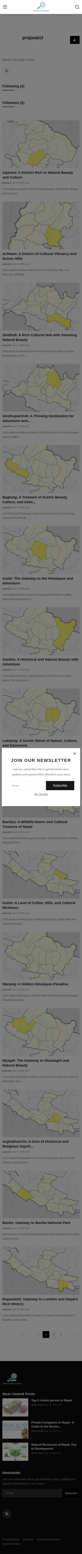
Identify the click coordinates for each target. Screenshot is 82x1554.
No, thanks (41, 794)
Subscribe (60, 785)
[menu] (5, 7)
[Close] (74, 753)
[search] (77, 7)
